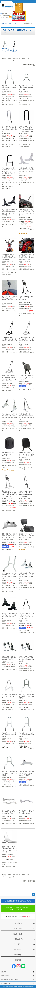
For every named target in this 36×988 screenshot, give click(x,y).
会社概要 (18, 960)
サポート (18, 955)
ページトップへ (33, 894)
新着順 (9, 58)
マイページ (18, 949)
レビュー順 (11, 61)
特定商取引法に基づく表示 (9, 979)
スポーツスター (9, 23)
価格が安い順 (25, 58)
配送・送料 (18, 929)
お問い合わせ (5, 975)
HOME (2, 23)
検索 (10, 17)
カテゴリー (18, 944)
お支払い (18, 923)
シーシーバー (18, 23)
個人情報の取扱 (6, 983)
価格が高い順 (16, 58)
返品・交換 (18, 934)
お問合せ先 (18, 939)
